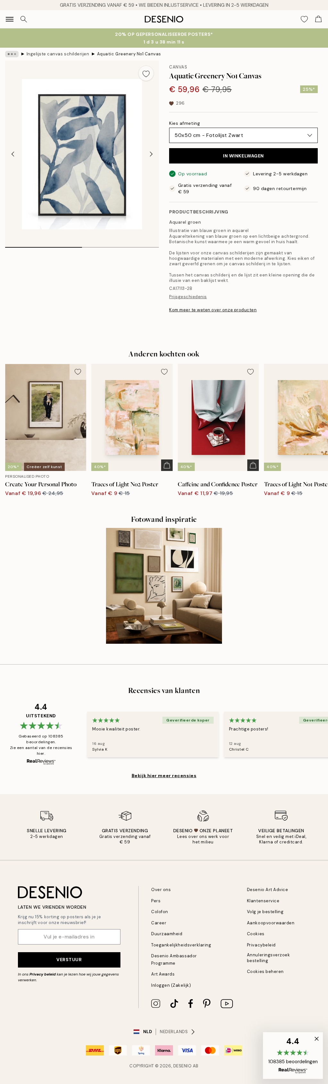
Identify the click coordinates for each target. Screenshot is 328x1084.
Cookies (256, 934)
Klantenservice (263, 901)
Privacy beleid (42, 974)
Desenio (182, 1066)
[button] (293, 1055)
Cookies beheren (265, 971)
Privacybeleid (261, 945)
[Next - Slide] (151, 154)
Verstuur (69, 959)
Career (158, 923)
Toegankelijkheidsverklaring (181, 945)
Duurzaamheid (166, 934)
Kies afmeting (184, 123)
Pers (155, 901)
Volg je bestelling (265, 911)
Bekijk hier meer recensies (164, 775)
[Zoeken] (24, 19)
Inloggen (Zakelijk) (171, 985)
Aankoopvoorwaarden (270, 923)
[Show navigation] (10, 19)
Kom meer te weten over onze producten (213, 310)
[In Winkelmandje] (167, 465)
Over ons (161, 889)
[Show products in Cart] (318, 19)
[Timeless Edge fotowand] (164, 586)
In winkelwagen (243, 156)
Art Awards (163, 974)
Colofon (159, 911)
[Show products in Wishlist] (304, 19)
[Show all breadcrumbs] (12, 54)
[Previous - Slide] (13, 154)
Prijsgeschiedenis (188, 296)
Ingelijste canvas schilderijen (58, 54)
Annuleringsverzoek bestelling (268, 957)
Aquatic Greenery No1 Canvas (129, 54)
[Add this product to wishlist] (146, 73)
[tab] (43, 245)
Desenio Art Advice (267, 889)
